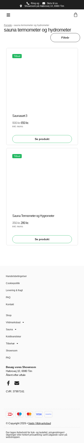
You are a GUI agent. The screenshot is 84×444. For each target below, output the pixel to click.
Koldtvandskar (13, 336)
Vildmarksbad (13, 322)
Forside (8, 25)
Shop (9, 315)
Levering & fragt (14, 290)
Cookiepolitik (13, 283)
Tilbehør (10, 343)
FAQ (8, 297)
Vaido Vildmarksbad (39, 423)
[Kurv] (76, 15)
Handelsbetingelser (16, 276)
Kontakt (10, 304)
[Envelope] (16, 383)
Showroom (11, 350)
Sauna (9, 329)
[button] (8, 15)
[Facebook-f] (8, 383)
